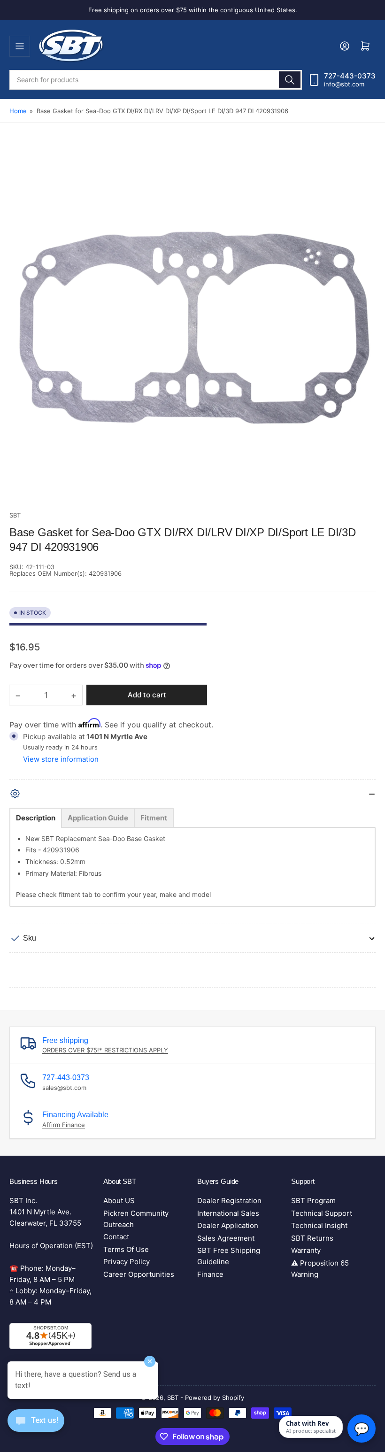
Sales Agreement (225, 1238)
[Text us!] (36, 1428)
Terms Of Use (126, 1249)
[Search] (289, 80)
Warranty (306, 1250)
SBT (15, 515)
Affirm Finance (63, 1124)
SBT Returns (312, 1238)
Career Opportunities (138, 1274)
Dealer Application (227, 1225)
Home (18, 111)
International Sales (228, 1213)
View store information (61, 759)
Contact (116, 1236)
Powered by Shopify (214, 1397)
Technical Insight (319, 1225)
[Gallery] (192, 328)
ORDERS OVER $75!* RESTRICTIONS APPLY (105, 1050)
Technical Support (321, 1213)
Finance (210, 1274)
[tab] (35, 818)
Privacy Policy (126, 1261)
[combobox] (155, 80)
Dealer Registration (229, 1200)
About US (119, 1200)
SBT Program (313, 1200)
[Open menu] (19, 46)
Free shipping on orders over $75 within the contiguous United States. (192, 10)
